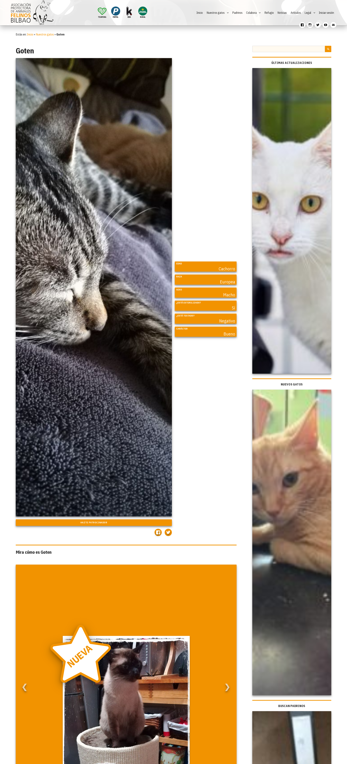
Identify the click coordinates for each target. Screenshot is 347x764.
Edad (179, 263)
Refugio (269, 12)
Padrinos (237, 12)
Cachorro (227, 269)
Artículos (296, 12)
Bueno (229, 334)
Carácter (182, 328)
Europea (227, 282)
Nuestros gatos (216, 12)
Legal (308, 12)
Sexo (179, 289)
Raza (179, 276)
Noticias (282, 12)
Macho (229, 295)
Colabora (251, 12)
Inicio (199, 12)
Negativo (227, 321)
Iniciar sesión (326, 12)
